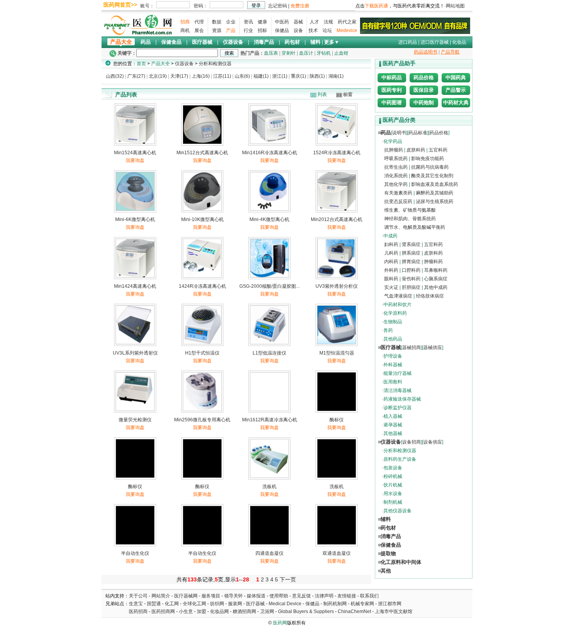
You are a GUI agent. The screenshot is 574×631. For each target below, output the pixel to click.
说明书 (399, 132)
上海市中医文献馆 (393, 611)
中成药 (390, 236)
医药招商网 (163, 611)
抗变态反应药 (398, 201)
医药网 (280, 623)
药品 (146, 42)
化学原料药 (395, 313)
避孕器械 (392, 425)
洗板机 (269, 486)
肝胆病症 (411, 287)
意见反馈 (301, 596)
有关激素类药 (398, 193)
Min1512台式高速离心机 (202, 152)
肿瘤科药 (433, 261)
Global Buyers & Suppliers (306, 611)
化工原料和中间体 (401, 562)
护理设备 (392, 356)
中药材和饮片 (397, 304)
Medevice (347, 30)
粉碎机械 (392, 476)
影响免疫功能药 (427, 158)
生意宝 (136, 603)
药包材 (292, 42)
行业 (248, 30)
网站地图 (455, 6)
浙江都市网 (389, 603)
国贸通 (154, 603)
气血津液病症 (398, 296)
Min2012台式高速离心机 (336, 219)
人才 (314, 22)
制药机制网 (335, 603)
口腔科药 (411, 270)
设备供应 (432, 442)
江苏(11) (222, 76)
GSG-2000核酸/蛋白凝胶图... (269, 286)
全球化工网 (194, 603)
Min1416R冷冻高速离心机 (269, 152)
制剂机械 (392, 502)
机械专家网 (362, 603)
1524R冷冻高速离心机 (336, 152)
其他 (386, 571)
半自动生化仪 (135, 553)
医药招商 (138, 611)
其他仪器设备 (397, 510)
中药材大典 (456, 102)
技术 (313, 30)
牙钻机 (324, 53)
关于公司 (138, 596)
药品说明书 (425, 52)
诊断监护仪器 (397, 407)
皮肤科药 (415, 150)
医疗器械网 (186, 596)
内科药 (391, 261)
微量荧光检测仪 (135, 419)
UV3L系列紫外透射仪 (135, 353)
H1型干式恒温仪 (202, 353)
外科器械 (392, 364)
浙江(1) (279, 76)
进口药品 (407, 42)
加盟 (202, 611)
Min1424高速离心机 (135, 286)
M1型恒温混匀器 (336, 353)
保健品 (282, 30)
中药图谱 (391, 102)
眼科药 (391, 279)
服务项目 (210, 596)
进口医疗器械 (435, 42)
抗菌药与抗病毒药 (430, 167)
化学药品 (392, 141)
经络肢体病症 (430, 296)
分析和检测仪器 (215, 63)
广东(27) (136, 76)
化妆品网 (219, 611)
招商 (185, 22)
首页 (141, 63)
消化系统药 (396, 175)
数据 (216, 22)
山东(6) (242, 76)
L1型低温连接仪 (269, 353)
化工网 (172, 603)
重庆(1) (298, 76)
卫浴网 (267, 611)
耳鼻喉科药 (435, 270)
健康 (262, 22)
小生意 (186, 611)
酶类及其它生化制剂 (432, 175)
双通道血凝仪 (337, 553)
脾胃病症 (411, 261)
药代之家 (347, 22)
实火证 (391, 287)
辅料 (315, 42)
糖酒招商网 (244, 611)
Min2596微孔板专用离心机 (202, 419)
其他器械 (392, 433)
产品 (230, 30)
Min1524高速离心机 (135, 152)
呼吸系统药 (396, 158)
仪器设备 (233, 42)
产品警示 (456, 90)
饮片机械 (392, 485)
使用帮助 (278, 596)
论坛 (327, 30)
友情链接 (346, 596)
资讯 (248, 22)
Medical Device (285, 603)
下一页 (288, 579)
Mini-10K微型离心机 (202, 219)
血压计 (306, 53)
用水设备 (392, 493)
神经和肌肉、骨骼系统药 (410, 218)
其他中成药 (435, 287)
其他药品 (392, 339)
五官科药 (438, 150)
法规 (328, 22)
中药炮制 (424, 102)
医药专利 (391, 90)
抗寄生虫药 (396, 167)
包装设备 (392, 468)
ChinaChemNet (354, 611)
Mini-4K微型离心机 (269, 219)
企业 (230, 22)
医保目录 (424, 90)
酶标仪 (337, 419)
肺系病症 (411, 253)
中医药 (282, 22)
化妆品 (459, 42)
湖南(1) (336, 76)
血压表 (271, 53)
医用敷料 (392, 382)
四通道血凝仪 (269, 553)
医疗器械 (202, 42)
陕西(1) (317, 76)
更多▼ (331, 42)
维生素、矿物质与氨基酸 (410, 210)
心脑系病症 (435, 279)
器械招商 (411, 347)
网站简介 (161, 596)
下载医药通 (376, 6)
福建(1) (261, 76)
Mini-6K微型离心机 (135, 219)
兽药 (388, 330)
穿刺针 (289, 53)
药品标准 (417, 132)
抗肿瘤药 (393, 150)
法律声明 (324, 596)
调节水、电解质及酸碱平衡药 (414, 227)
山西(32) (115, 76)
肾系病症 (411, 244)
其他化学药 (396, 184)
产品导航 (450, 52)
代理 (199, 22)
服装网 (235, 603)
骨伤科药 (411, 279)
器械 (298, 22)
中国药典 (456, 77)
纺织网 (217, 603)
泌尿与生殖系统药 (434, 201)
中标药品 (391, 77)
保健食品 (171, 42)
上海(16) (201, 76)
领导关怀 (233, 596)
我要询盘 (135, 160)
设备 (298, 30)
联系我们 (369, 596)
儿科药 (391, 253)
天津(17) (179, 76)
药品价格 (424, 77)
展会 (199, 30)
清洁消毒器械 (397, 390)
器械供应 (432, 347)
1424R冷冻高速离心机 (202, 286)
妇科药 (391, 244)
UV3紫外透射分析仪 (337, 286)
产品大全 (121, 42)
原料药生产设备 (399, 459)
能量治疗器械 (397, 373)
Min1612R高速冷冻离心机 (269, 419)
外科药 (391, 270)
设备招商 (411, 442)
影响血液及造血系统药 (434, 184)
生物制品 (392, 321)
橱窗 (348, 94)
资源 (216, 30)
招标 (262, 30)
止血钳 (341, 53)
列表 (322, 94)
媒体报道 (256, 596)
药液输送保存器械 (402, 399)
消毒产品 (264, 42)
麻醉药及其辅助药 (434, 193)
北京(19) (158, 76)
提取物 (388, 553)
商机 (185, 30)
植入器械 (392, 416)
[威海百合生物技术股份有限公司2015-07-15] (415, 25)
